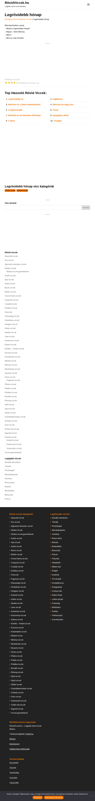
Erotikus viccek (11, 308)
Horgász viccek (11, 324)
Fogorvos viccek (13, 380)
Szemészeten (57, 620)
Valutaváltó (14, 783)
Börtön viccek (10, 292)
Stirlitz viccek (10, 413)
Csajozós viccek (11, 300)
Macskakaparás (11, 475)
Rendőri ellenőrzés (12, 462)
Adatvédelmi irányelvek (53, 797)
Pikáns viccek (10, 384)
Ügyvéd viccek (11, 433)
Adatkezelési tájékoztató (20, 749)
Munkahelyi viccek (12, 369)
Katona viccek (10, 345)
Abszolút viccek (11, 256)
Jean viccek (9, 337)
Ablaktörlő (56, 563)
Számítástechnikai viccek (15, 417)
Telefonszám (57, 615)
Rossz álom (9, 483)
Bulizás (8, 487)
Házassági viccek (12, 316)
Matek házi (56, 567)
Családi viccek (11, 304)
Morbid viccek (10, 361)
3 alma (11, 121)
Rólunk (12, 739)
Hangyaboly (57, 587)
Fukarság (56, 603)
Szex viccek (10, 425)
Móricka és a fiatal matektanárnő (24, 104)
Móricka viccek (22, 190)
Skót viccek (9, 405)
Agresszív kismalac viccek (15, 264)
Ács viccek (9, 260)
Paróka (55, 611)
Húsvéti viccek (12, 440)
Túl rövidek (56, 579)
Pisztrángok (9, 470)
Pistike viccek (10, 388)
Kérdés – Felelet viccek (14, 349)
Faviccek (8, 312)
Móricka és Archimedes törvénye (24, 115)
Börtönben (56, 607)
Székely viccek (11, 421)
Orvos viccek (10, 377)
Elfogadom (38, 797)
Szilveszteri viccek (14, 448)
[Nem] (92, 796)
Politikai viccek (11, 392)
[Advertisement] (47, 61)
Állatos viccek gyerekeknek (17, 272)
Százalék (13, 778)
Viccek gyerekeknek (13, 452)
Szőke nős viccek (12, 429)
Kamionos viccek (12, 341)
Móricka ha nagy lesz (63, 104)
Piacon (8, 499)
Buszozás (9, 495)
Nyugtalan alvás (61, 115)
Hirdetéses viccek (12, 320)
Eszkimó (55, 575)
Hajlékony (58, 99)
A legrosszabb (15, 110)
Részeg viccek (11, 401)
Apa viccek (9, 280)
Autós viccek (10, 284)
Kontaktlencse (58, 583)
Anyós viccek (10, 276)
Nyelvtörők (14, 763)
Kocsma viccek (11, 353)
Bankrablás (9, 491)
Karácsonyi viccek (13, 444)
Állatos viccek (10, 268)
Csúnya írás (57, 591)
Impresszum (14, 744)
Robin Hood (57, 595)
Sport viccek (10, 409)
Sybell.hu (29, 734)
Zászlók (13, 768)
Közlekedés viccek (12, 357)
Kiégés (55, 571)
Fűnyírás (55, 559)
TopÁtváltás (14, 773)
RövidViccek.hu (17, 2)
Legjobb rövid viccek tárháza (15, 6)
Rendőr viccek (11, 397)
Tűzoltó (8, 466)
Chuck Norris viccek (13, 296)
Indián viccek (10, 328)
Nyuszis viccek (11, 373)
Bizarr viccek (10, 288)
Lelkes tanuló (57, 599)
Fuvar (55, 110)
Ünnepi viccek (10, 437)
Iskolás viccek (25, 19)
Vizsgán (58, 121)
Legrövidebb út (15, 99)
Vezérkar (8, 479)
